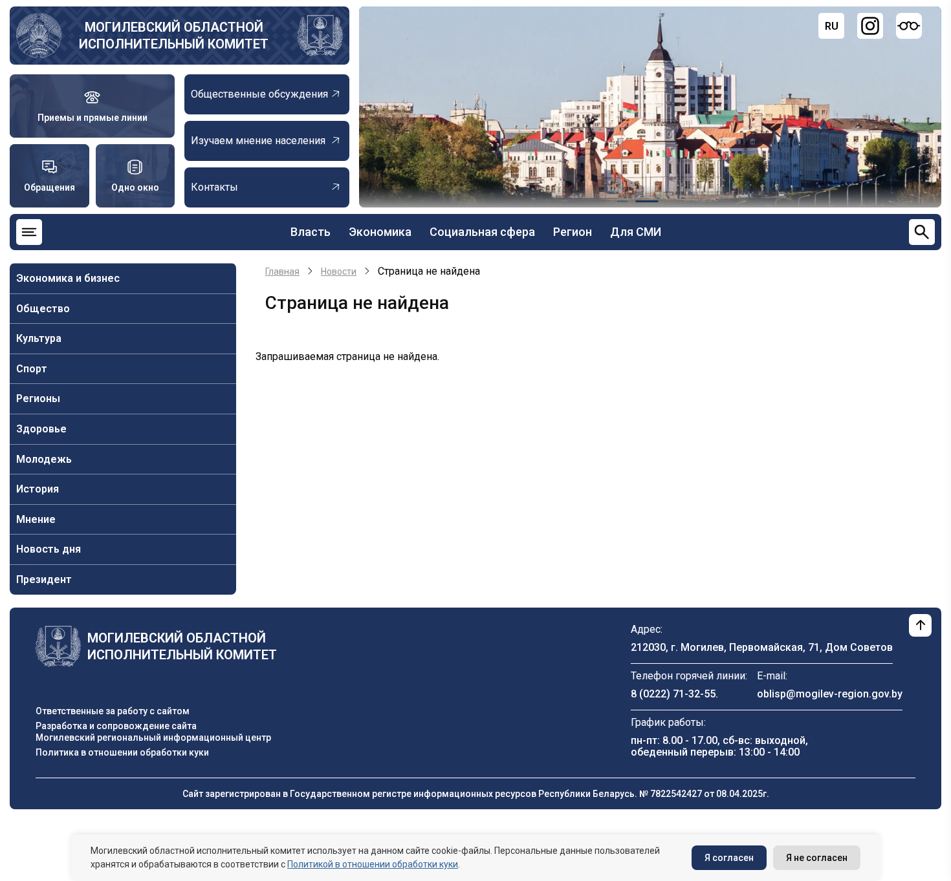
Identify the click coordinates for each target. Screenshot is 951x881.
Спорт (31, 369)
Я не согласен (816, 858)
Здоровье (41, 429)
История (37, 489)
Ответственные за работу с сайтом (113, 711)
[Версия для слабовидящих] (909, 26)
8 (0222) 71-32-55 (673, 694)
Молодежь (44, 459)
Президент (44, 579)
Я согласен (729, 858)
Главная (282, 271)
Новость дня (48, 549)
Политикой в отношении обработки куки (372, 864)
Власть (310, 232)
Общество (43, 309)
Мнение (36, 519)
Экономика (380, 232)
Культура (38, 338)
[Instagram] (870, 26)
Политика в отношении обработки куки (122, 752)
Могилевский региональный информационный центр (153, 737)
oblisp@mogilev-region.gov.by (829, 694)
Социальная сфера (482, 232)
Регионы (38, 398)
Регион (572, 232)
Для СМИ (635, 232)
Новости (338, 271)
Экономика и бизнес (68, 278)
